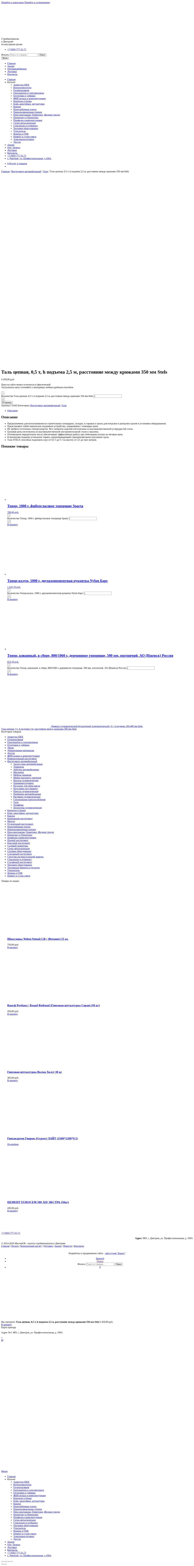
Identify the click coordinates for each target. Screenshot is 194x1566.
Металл (11, 821)
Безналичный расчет (31, 1246)
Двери (10, 747)
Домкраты (18, 767)
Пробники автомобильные (27, 794)
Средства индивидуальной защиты (25, 856)
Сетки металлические (24, 123)
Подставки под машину (25, 788)
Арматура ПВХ (21, 85)
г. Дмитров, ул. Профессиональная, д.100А (29, 158)
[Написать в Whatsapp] (97, 1340)
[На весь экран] (8, 1561)
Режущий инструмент (18, 843)
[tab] (100, 410)
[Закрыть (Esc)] (2, 1561)
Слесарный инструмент (19, 854)
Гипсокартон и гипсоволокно (28, 93)
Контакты (12, 74)
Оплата (15, 1246)
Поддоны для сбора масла (26, 786)
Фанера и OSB (20, 134)
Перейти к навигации (12, 2)
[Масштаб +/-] (11, 1561)
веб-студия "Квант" (115, 1253)
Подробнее (13, 1144)
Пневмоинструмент (23, 783)
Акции (10, 66)
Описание (12, 410)
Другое (17, 142)
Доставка (12, 71)
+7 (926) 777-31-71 (16, 49)
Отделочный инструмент (20, 824)
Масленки (18, 772)
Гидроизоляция (21, 90)
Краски (17, 106)
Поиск (42, 55)
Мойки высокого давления (27, 777)
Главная (11, 63)
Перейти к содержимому (37, 2)
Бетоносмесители (22, 87)
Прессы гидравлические (25, 791)
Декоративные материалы (20, 750)
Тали (45, 171)
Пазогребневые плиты (25, 109)
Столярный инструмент (19, 862)
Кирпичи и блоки (22, 101)
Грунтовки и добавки (24, 95)
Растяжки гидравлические (26, 796)
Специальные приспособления (29, 799)
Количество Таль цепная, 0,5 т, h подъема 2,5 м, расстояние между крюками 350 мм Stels (47, 396)
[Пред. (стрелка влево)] (2, 1564)
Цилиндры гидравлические (27, 807)
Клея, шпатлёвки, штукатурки (29, 104)
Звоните (100, 1258)
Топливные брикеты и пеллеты (23, 867)
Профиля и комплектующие (27, 120)
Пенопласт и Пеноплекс (25, 117)
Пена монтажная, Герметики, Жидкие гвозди (36, 115)
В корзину (7, 402)
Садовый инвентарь (17, 846)
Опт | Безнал (13, 147)
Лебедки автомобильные (26, 769)
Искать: (5, 54)
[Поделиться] (5, 1561)
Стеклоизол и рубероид (25, 125)
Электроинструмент (23, 139)
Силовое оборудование (19, 851)
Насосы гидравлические (25, 780)
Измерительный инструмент (22, 758)
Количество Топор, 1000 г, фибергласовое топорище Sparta (37, 518)
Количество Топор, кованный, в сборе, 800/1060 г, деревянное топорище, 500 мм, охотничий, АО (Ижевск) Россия (66, 668)
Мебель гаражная (22, 775)
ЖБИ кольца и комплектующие (29, 98)
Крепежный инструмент (20, 818)
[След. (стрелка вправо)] (5, 1564)
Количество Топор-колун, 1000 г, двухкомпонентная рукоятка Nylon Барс (45, 593)
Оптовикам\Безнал (17, 69)
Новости (67, 1246)
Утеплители (19, 131)
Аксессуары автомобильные (28, 764)
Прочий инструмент (17, 840)
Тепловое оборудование (25, 128)
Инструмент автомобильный (26, 171)
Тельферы (18, 805)
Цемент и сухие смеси (24, 136)
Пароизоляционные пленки (27, 112)
